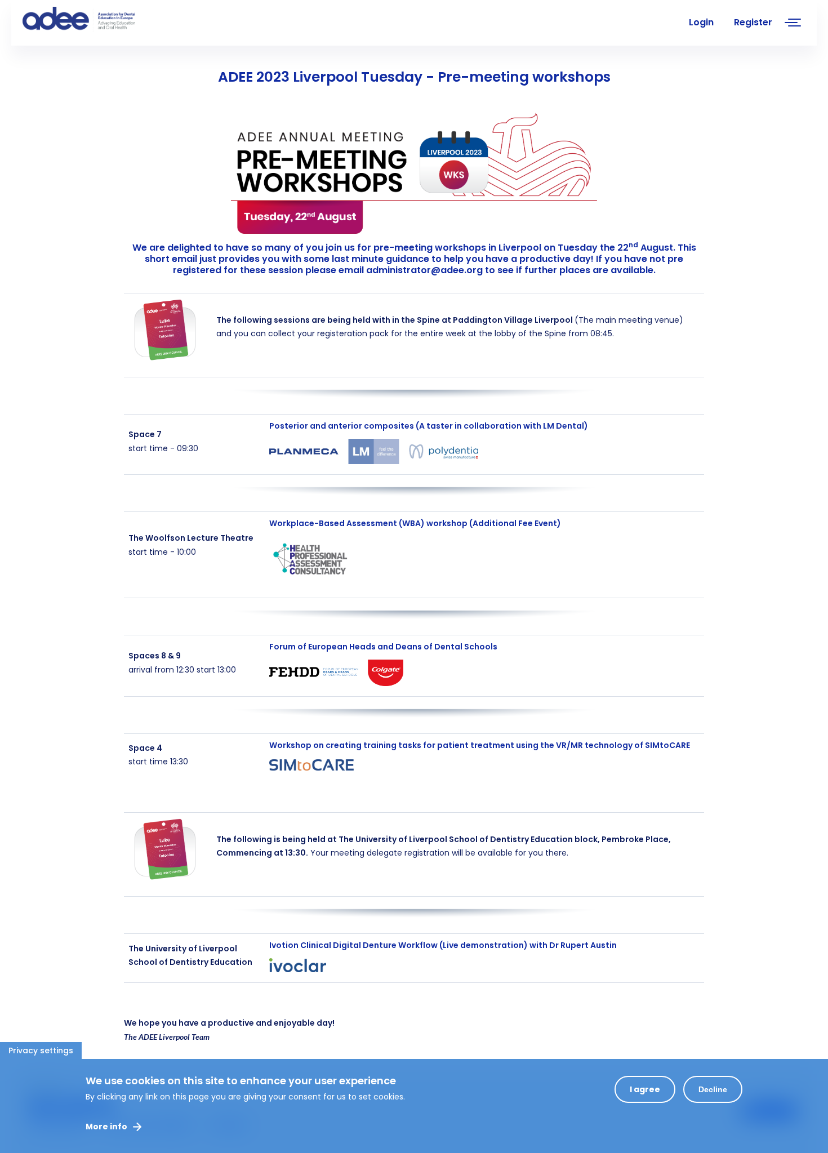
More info (106, 1126)
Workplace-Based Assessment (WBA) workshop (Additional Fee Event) (415, 523)
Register (753, 22)
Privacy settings (40, 1050)
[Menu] (793, 24)
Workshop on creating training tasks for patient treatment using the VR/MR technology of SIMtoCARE (479, 745)
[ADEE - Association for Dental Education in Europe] (107, 19)
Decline (712, 1089)
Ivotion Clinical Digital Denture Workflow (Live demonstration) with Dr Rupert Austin (443, 945)
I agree (645, 1089)
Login (701, 22)
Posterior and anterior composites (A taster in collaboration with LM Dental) (428, 425)
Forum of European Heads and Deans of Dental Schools (383, 646)
